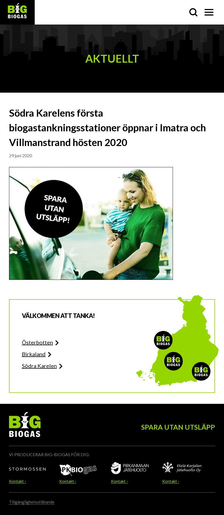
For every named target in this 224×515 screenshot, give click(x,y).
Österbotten (37, 342)
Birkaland (34, 354)
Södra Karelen (39, 365)
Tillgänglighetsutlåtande (31, 501)
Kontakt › (17, 481)
